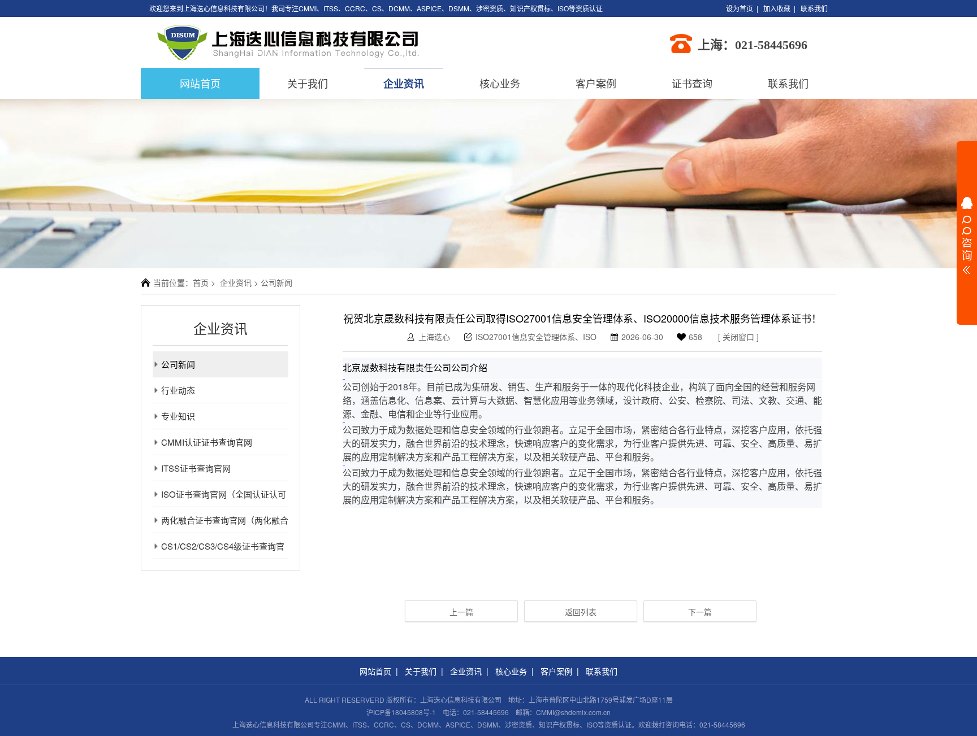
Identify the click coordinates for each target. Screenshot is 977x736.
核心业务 (499, 83)
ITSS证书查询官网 (196, 468)
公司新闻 (178, 364)
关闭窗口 (738, 336)
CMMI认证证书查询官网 (206, 442)
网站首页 (375, 671)
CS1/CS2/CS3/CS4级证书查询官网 (218, 549)
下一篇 (700, 611)
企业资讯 (403, 83)
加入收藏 (776, 8)
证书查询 (692, 83)
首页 (201, 282)
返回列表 (580, 611)
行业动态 (178, 390)
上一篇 (461, 611)
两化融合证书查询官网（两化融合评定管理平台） (220, 523)
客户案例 (596, 83)
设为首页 (739, 8)
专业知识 (178, 416)
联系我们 (814, 8)
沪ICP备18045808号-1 (401, 712)
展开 (967, 235)
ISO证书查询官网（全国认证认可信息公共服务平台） (219, 497)
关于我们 (307, 83)
